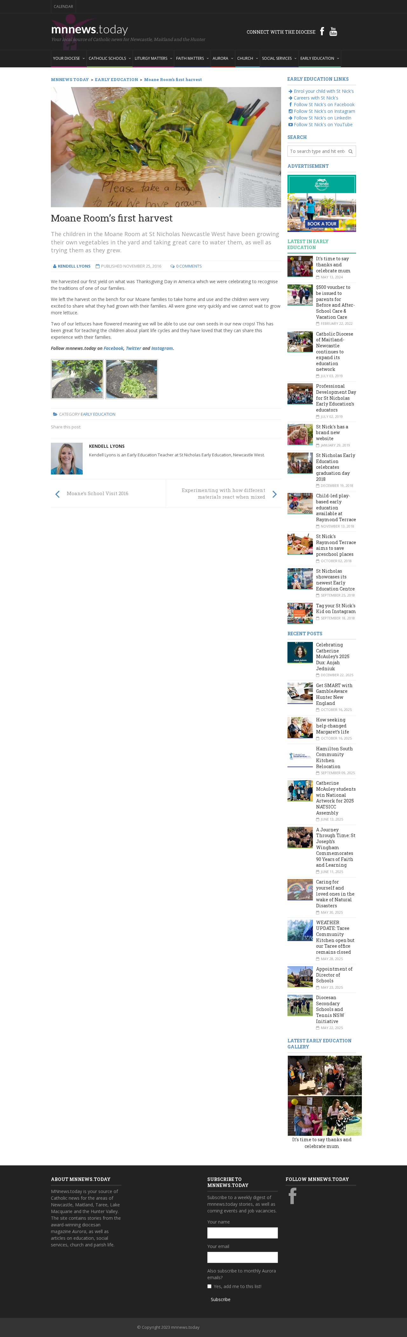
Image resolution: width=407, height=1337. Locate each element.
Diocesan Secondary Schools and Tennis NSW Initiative (330, 1009)
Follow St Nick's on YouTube (323, 124)
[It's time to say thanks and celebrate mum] (308, 1075)
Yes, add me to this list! (237, 1286)
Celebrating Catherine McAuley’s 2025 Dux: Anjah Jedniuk (332, 657)
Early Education (98, 414)
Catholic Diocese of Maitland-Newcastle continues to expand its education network (334, 351)
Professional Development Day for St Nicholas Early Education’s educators (336, 398)
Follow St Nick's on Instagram (324, 111)
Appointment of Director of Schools (334, 975)
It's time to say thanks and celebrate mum (333, 264)
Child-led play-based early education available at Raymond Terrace (336, 507)
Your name (218, 1222)
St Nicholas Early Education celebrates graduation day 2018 (335, 467)
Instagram (162, 348)
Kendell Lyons (107, 446)
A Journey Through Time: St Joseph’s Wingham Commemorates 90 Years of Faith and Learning (335, 847)
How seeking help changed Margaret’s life (332, 725)
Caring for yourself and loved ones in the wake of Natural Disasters (335, 894)
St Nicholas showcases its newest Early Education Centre (335, 580)
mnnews (89, 28)
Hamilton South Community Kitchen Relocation (334, 757)
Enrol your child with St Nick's (324, 91)
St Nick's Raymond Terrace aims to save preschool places (336, 545)
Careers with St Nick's (316, 98)
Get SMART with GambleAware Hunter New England (334, 694)
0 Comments (189, 266)
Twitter (133, 348)
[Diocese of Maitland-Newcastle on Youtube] (333, 31)
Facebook (113, 348)
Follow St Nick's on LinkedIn (322, 118)
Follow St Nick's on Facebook (324, 104)
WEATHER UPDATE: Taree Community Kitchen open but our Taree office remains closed (335, 937)
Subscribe (221, 1299)
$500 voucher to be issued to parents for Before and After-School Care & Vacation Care (335, 302)
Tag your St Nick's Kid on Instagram (336, 609)
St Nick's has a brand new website (332, 432)
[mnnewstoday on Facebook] (322, 31)
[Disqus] (166, 600)
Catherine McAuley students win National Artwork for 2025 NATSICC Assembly (336, 797)
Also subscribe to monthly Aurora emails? (241, 1274)
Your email (218, 1246)
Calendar (63, 6)
